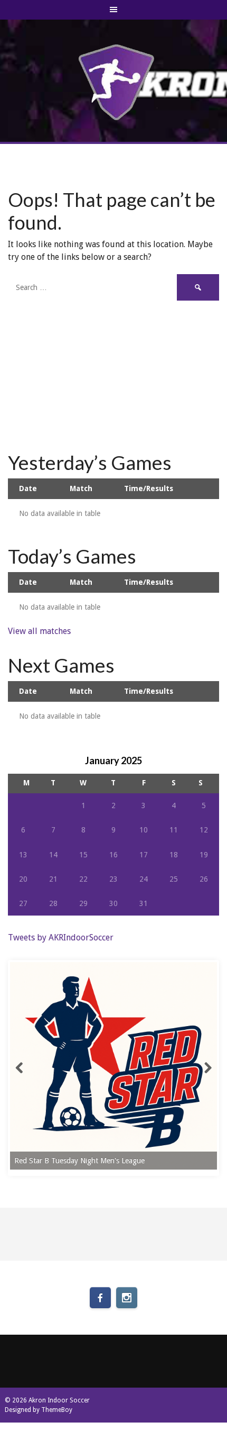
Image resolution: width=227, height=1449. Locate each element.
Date (28, 488)
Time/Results (148, 488)
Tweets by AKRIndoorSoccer (61, 937)
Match (81, 488)
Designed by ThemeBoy (38, 1410)
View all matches (39, 631)
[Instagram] (126, 1297)
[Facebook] (100, 1297)
